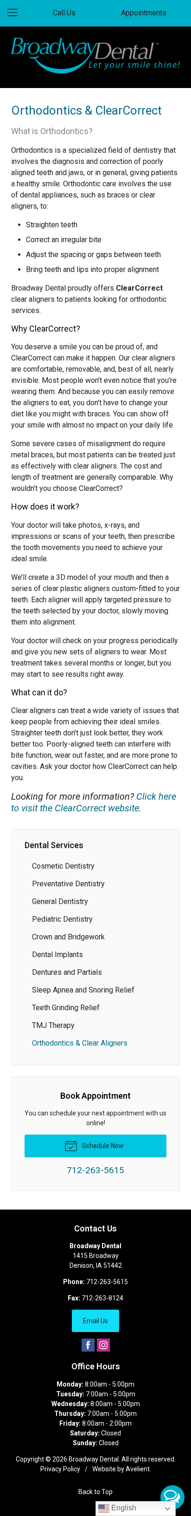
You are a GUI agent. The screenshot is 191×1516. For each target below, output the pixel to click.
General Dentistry (60, 901)
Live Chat (172, 1497)
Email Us (95, 1321)
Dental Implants (57, 954)
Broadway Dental (94, 1459)
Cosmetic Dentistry (63, 866)
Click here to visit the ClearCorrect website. (93, 802)
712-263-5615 (107, 1281)
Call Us (64, 12)
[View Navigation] (16, 13)
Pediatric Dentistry (62, 919)
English (122, 1508)
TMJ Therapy (53, 1025)
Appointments (143, 12)
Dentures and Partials (67, 972)
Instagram (103, 1345)
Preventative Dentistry (68, 883)
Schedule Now (102, 1145)
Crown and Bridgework (68, 936)
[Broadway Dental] (95, 56)
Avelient (138, 1469)
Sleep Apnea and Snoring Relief (83, 990)
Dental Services (54, 845)
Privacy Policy (60, 1469)
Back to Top (95, 1492)
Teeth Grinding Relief (66, 1007)
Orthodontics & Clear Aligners (79, 1043)
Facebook (88, 1345)
